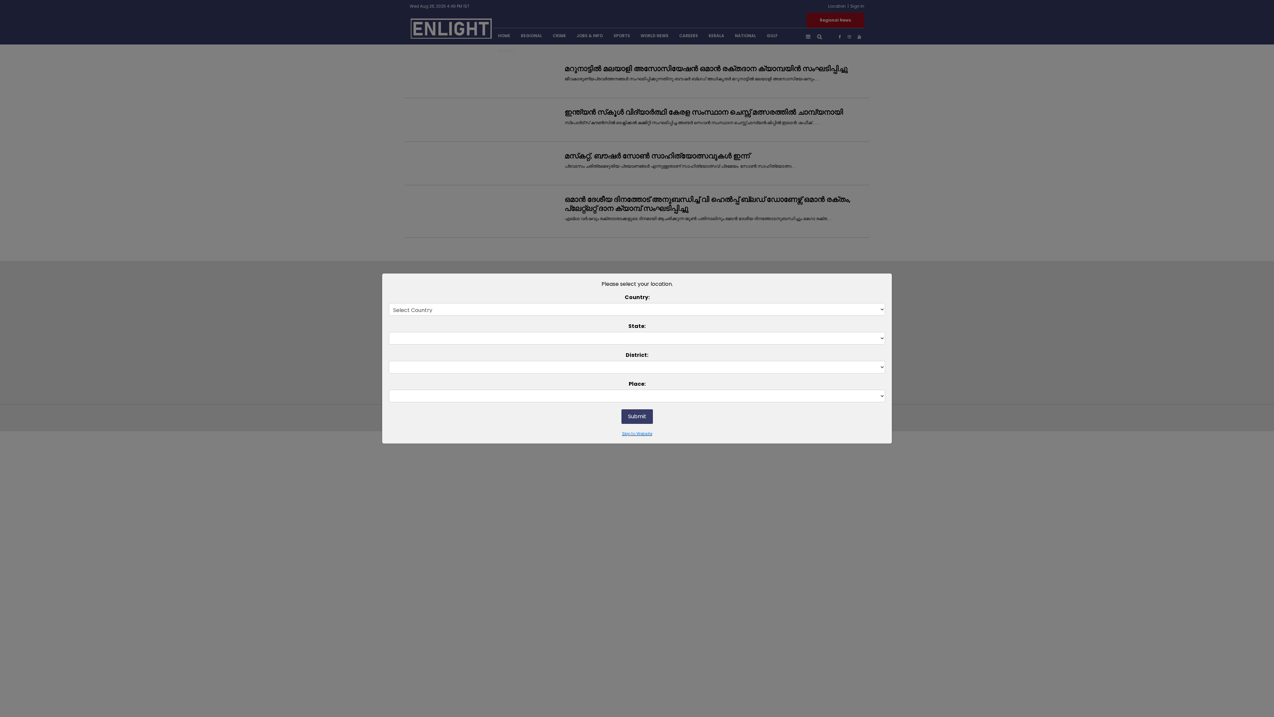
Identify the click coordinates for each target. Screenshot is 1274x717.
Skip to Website (637, 434)
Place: (637, 384)
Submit (637, 416)
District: (637, 355)
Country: (637, 297)
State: (637, 326)
